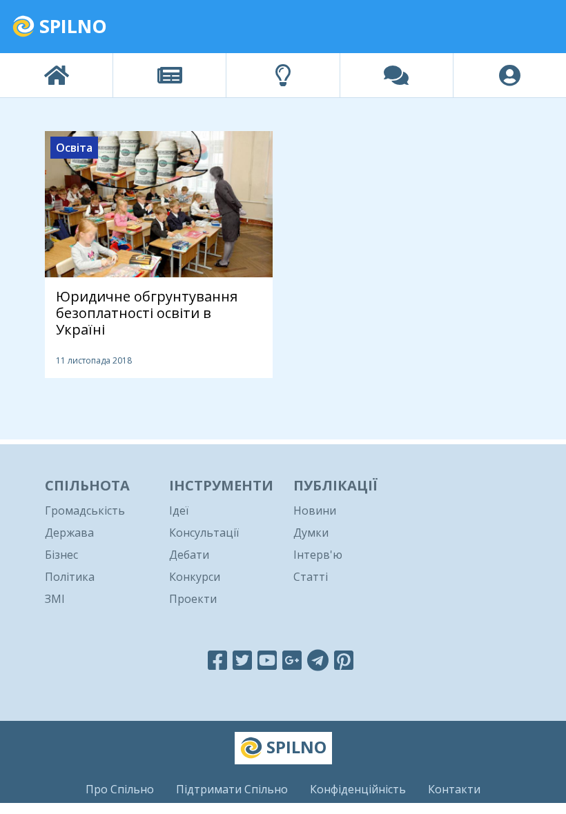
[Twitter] (242, 660)
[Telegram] (318, 660)
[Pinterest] (343, 660)
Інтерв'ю (317, 554)
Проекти (193, 598)
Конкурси (194, 576)
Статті (310, 576)
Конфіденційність (358, 789)
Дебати (189, 554)
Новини (314, 510)
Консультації (204, 532)
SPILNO (71, 26)
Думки (311, 532)
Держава (69, 532)
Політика (70, 576)
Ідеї (178, 510)
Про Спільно (120, 789)
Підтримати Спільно (232, 789)
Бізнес (61, 554)
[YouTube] (267, 660)
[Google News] (292, 660)
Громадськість (85, 510)
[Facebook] (217, 660)
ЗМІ (55, 598)
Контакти (454, 789)
